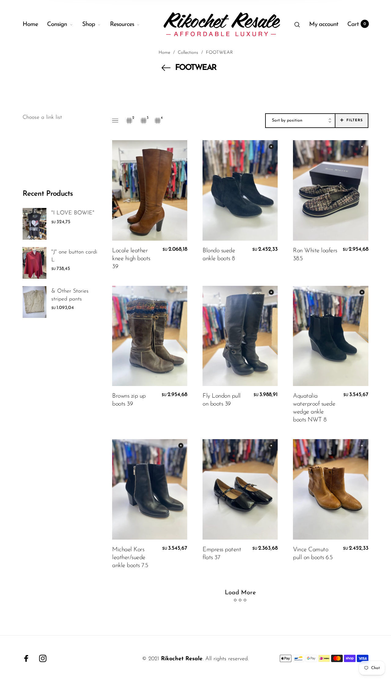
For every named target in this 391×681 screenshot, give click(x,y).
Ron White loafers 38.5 (315, 255)
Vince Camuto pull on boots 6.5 (313, 554)
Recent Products (48, 194)
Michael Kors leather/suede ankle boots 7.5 (130, 558)
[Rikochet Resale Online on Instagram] (42, 658)
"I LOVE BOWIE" (72, 213)
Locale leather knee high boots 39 (131, 259)
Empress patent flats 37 (222, 554)
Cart (356, 24)
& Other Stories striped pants (70, 295)
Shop (88, 24)
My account (323, 24)
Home (30, 24)
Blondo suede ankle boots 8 (219, 255)
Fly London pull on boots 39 (222, 400)
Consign (57, 24)
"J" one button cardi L (74, 256)
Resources (122, 24)
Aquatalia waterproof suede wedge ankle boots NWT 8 (314, 408)
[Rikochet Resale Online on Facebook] (26, 658)
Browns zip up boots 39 (129, 400)
